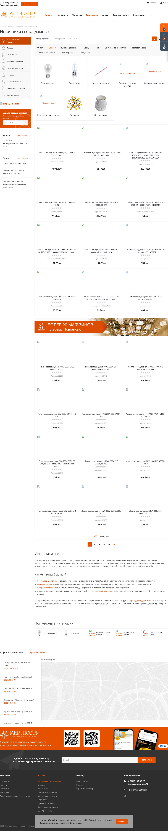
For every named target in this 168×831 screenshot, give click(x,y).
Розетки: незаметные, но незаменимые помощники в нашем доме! (14, 184)
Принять (121, 821)
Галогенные (74, 83)
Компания (5, 775)
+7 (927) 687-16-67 (11, 668)
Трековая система (46, 803)
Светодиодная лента (47, 796)
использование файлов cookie (66, 823)
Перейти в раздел (37, 652)
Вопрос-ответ (82, 781)
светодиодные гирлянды (102, 591)
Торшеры (42, 799)
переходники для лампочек (141, 600)
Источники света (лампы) (49, 781)
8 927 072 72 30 (10, 714)
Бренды (79, 785)
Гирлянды (74, 115)
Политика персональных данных (15, 796)
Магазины (4, 792)
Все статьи (23, 158)
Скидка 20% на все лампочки (14, 163)
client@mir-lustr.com (137, 790)
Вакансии (4, 788)
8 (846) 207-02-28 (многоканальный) (138, 782)
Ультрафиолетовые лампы (49, 587)
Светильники (44, 788)
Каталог (42, 775)
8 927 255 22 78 (10, 680)
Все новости (22, 135)
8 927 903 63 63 (10, 691)
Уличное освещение (47, 792)
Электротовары (45, 811)
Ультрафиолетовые (101, 83)
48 (109, 544)
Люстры (42, 785)
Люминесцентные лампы (127, 84)
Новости (3, 785)
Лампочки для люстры (48, 115)
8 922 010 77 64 (10, 703)
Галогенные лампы (46, 584)
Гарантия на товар (84, 788)
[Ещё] (150, 15)
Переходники (100, 115)
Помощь (80, 775)
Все (113, 544)
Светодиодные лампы (47, 581)
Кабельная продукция (48, 807)
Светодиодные (48, 83)
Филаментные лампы (154, 83)
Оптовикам (5, 781)
